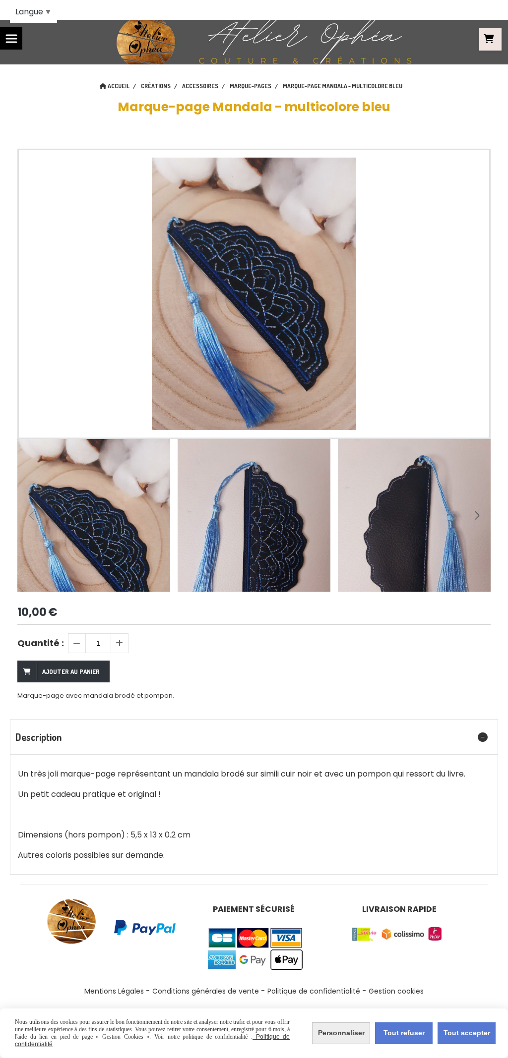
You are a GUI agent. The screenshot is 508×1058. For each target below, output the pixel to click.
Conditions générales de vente (205, 991)
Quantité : (40, 643)
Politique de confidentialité (313, 991)
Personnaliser (341, 1033)
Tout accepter (467, 1033)
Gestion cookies (396, 991)
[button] (477, 515)
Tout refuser (404, 1033)
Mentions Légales (114, 991)
